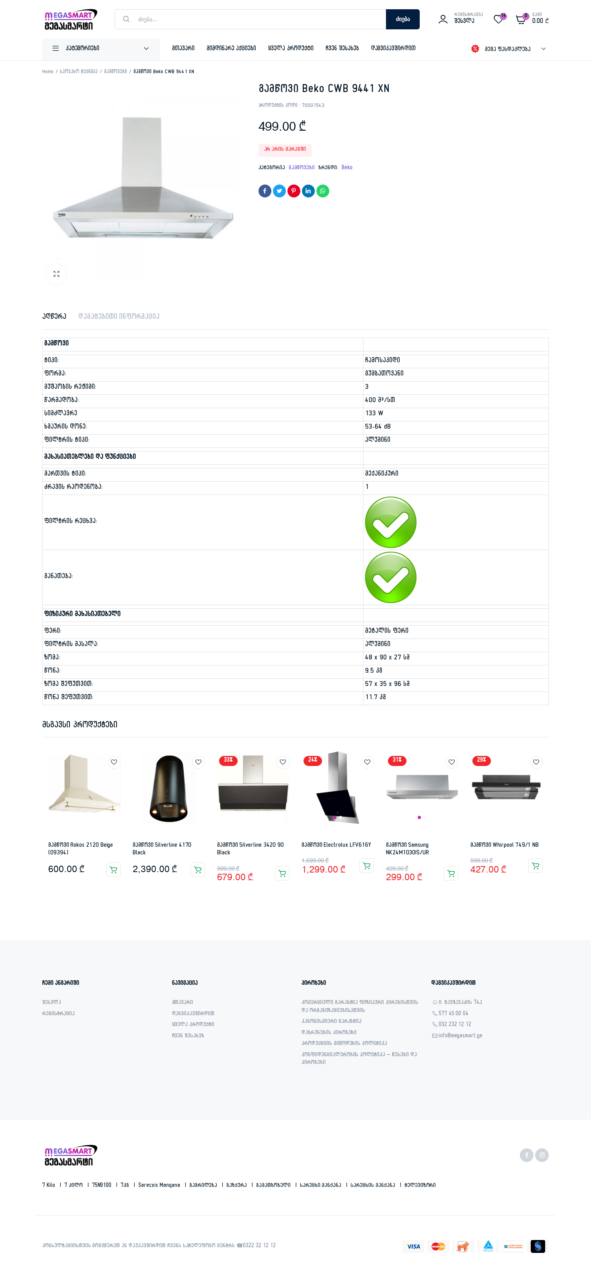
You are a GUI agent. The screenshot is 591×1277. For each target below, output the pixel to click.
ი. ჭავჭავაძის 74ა (460, 1003)
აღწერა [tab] (54, 317)
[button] (56, 274)
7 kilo (49, 1186)
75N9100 (102, 1186)
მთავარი (183, 49)
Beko (347, 168)
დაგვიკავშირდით (393, 49)
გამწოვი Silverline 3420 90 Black (250, 850)
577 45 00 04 (454, 1014)
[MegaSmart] (70, 19)
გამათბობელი (274, 1186)
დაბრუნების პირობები (329, 1033)
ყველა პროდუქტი (291, 49)
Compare (118, 777)
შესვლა (51, 1003)
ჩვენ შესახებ (342, 49)
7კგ (126, 1186)
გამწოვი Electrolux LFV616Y (336, 846)
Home (47, 72)
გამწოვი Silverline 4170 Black (162, 850)
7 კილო (74, 1186)
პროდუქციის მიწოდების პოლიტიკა (344, 1044)
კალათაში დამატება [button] (113, 869)
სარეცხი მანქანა (321, 1186)
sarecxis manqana (160, 1186)
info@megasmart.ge (461, 1037)
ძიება (403, 19)
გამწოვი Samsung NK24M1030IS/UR (407, 850)
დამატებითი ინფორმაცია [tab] (119, 317)
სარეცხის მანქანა (374, 1186)
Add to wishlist (114, 762)
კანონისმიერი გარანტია (331, 1022)
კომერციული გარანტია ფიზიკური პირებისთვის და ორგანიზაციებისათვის (360, 1007)
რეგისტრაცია (58, 1014)
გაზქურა (237, 1186)
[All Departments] (101, 49)
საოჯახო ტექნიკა (79, 72)
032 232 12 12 (455, 1025)
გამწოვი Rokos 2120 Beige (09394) (80, 850)
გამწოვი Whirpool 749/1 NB (504, 846)
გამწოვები (115, 72)
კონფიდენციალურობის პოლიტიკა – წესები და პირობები (359, 1060)
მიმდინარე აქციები (232, 49)
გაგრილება (204, 1186)
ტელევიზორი (420, 1186)
